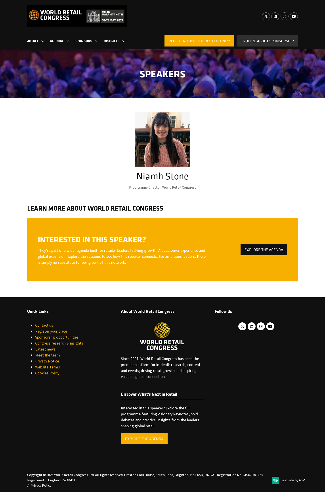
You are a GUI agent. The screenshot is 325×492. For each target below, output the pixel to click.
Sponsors (83, 41)
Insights (111, 41)
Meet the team (47, 355)
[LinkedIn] (275, 16)
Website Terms (47, 367)
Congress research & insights (59, 343)
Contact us (44, 325)
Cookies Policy (47, 373)
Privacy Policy (41, 485)
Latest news (45, 349)
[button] (199, 40)
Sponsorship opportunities (56, 337)
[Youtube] (294, 16)
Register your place (51, 331)
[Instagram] (285, 16)
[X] (266, 16)
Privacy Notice (47, 361)
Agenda (56, 41)
